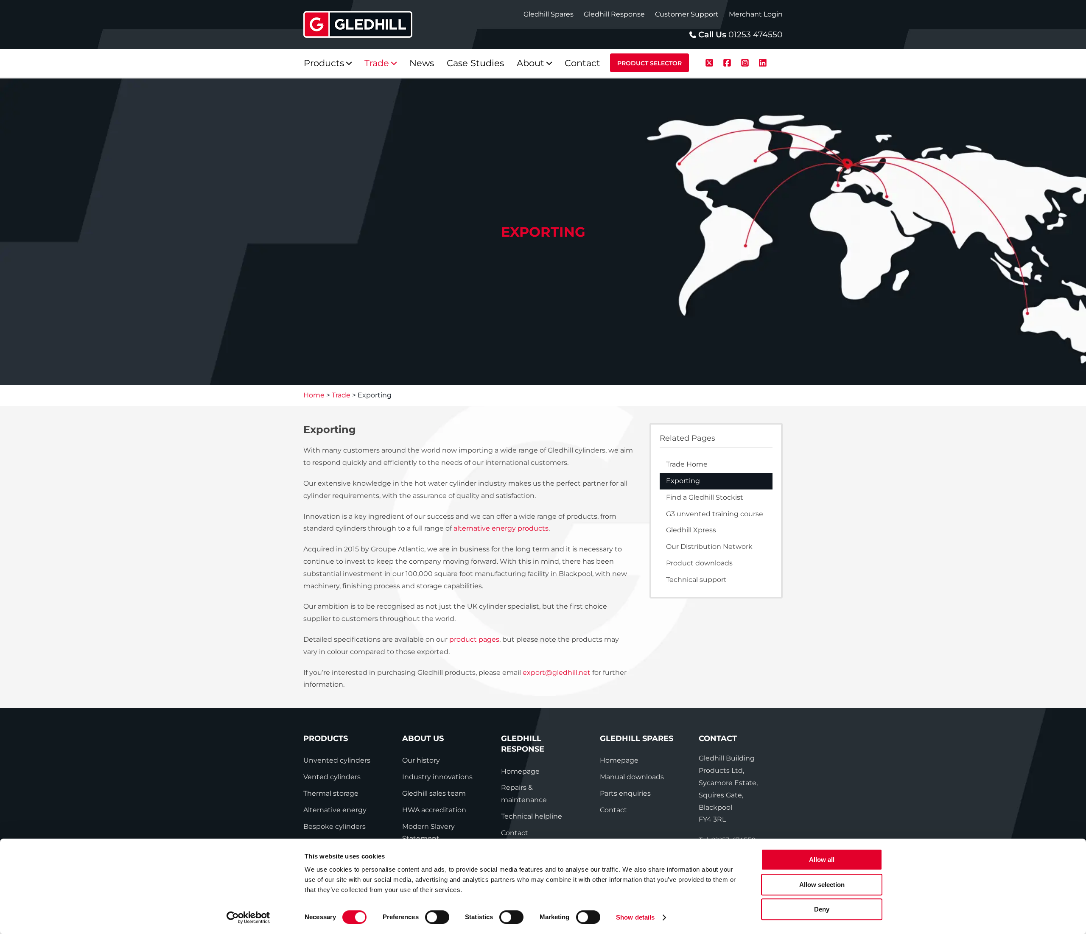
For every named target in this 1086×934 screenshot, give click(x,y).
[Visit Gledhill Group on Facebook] (728, 62)
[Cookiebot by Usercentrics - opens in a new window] (248, 917)
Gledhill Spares (548, 14)
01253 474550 (755, 34)
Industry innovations (437, 777)
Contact (514, 833)
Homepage (520, 771)
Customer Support (687, 14)
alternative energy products (501, 528)
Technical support (696, 580)
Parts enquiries (625, 793)
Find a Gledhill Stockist (704, 497)
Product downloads (699, 563)
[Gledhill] (357, 24)
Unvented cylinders (336, 760)
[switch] (437, 917)
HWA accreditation (434, 810)
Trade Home (687, 464)
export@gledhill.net (557, 672)
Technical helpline (531, 816)
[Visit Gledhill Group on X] (710, 62)
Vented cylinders (332, 777)
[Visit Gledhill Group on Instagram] (746, 62)
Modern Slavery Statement (428, 832)
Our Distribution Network (709, 547)
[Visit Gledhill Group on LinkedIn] (762, 62)
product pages (474, 639)
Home (314, 395)
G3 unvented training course (714, 514)
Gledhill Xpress (691, 530)
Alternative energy (335, 810)
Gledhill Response (614, 14)
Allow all (821, 859)
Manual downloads (632, 777)
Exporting (683, 481)
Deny (821, 909)
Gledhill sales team (434, 793)
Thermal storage (330, 793)
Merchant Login (756, 14)
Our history (421, 760)
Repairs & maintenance (524, 793)
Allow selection (822, 884)
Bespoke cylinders (334, 826)
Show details (635, 917)
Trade (341, 395)
